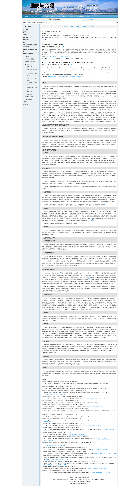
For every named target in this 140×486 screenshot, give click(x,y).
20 (106, 344)
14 (65, 217)
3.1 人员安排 (28, 56)
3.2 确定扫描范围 (29, 59)
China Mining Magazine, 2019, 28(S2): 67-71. (104, 449)
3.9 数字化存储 (29, 97)
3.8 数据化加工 (29, 94)
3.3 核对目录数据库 (30, 61)
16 (89, 279)
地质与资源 (26, 22)
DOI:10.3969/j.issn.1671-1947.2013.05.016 (55, 445)
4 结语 (25, 102)
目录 (65, 26)
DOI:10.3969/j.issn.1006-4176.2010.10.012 (55, 385)
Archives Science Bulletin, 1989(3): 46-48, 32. (93, 398)
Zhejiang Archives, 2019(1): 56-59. (78, 434)
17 (84, 326)
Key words (26, 39)
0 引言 (25, 42)
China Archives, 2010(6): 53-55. (94, 406)
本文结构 (25, 29)
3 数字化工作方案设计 (29, 54)
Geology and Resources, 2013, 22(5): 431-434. (97, 444)
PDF (92, 26)
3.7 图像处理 (28, 91)
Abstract (25, 37)
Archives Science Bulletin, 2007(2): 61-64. (105, 453)
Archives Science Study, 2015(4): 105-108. (94, 425)
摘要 (24, 32)
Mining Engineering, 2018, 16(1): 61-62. (102, 472)
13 (105, 204)
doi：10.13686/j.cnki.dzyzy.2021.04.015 (52, 31)
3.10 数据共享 (28, 99)
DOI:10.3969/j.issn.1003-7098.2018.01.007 (57, 459)
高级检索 (90, 19)
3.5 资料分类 (28, 66)
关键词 (25, 34)
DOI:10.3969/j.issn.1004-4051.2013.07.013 (55, 394)
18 (73, 344)
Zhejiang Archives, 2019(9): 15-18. (99, 416)
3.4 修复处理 (28, 64)
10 (102, 156)
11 (95, 171)
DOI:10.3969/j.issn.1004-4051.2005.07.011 (57, 412)
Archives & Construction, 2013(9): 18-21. (96, 468)
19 (75, 344)
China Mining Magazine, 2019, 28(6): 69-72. (55, 465)
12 (101, 195)
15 (93, 219)
